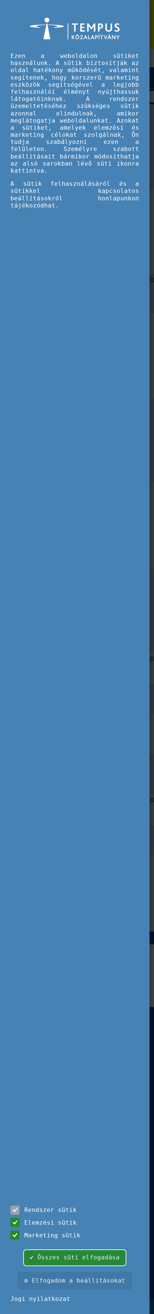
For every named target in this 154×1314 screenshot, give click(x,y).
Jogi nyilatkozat (40, 1298)
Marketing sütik (52, 1235)
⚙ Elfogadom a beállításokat (74, 1280)
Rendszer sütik (50, 1209)
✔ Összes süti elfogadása (75, 1257)
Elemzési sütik (50, 1222)
